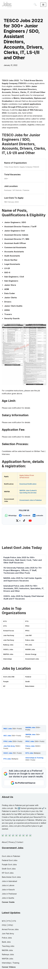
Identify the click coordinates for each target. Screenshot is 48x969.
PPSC (27, 631)
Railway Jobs (8, 645)
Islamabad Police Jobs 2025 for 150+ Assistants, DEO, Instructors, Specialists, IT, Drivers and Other (23, 588)
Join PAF (28, 635)
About (4, 842)
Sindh (27, 681)
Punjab (5, 681)
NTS (5, 621)
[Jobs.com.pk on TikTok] (25, 520)
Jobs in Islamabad (9, 881)
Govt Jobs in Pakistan (11, 856)
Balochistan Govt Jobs (11, 877)
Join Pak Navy (8, 640)
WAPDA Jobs (8, 654)
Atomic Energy (30, 654)
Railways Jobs (8, 954)
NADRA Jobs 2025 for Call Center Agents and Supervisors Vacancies (22, 579)
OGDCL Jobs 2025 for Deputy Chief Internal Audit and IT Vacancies (23, 597)
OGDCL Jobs (8, 649)
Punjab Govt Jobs (9, 864)
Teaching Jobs (8, 946)
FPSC (27, 626)
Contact (19, 842)
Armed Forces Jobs (10, 929)
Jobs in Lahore (8, 885)
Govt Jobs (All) (8, 677)
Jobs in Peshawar (9, 894)
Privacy (11, 842)
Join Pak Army (8, 635)
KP (4, 686)
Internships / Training (10, 963)
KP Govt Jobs (8, 873)
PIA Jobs (28, 645)
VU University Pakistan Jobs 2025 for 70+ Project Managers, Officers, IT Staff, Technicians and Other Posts (22, 570)
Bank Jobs (6, 942)
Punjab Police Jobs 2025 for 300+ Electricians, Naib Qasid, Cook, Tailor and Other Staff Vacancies (22, 560)
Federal (28, 677)
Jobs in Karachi (8, 889)
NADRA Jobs (30, 649)
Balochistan (29, 686)
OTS (5, 626)
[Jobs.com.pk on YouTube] (30, 520)
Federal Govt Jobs (9, 860)
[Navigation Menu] (43, 5)
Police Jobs (29, 640)
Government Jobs (32, 659)
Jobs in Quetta (8, 898)
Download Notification (27, 484)
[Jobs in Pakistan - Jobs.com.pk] (7, 5)
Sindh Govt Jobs (9, 869)
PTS (26, 621)
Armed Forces (8, 631)
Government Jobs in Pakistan (30, 500)
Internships (7, 659)
